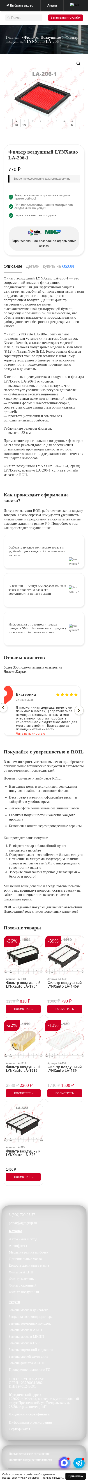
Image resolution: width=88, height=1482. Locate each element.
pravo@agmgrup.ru (23, 1223)
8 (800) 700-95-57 (22, 1215)
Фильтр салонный (23, 1285)
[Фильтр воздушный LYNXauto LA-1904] (23, 955)
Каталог (15, 1231)
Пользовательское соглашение (29, 1454)
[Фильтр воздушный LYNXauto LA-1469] (64, 955)
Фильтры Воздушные (42, 37)
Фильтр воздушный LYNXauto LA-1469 (64, 984)
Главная (12, 37)
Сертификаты (19, 1429)
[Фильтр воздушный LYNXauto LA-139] (64, 1039)
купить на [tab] (58, 266)
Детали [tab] (32, 266)
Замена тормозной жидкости (31, 1350)
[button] (78, 64)
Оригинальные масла (25, 1259)
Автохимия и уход (23, 1239)
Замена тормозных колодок (30, 1323)
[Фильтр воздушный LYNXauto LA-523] (23, 1123)
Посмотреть (23, 1009)
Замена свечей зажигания (28, 1356)
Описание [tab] (13, 266)
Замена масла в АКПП (26, 1330)
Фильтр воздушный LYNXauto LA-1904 (23, 984)
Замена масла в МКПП (26, 1336)
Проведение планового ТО (30, 1369)
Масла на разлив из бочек (28, 1252)
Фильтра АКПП (21, 1272)
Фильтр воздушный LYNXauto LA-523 (23, 1153)
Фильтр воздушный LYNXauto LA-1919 (23, 1069)
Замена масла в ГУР (24, 1343)
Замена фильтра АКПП (26, 1363)
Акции (52, 5)
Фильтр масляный (23, 1279)
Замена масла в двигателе (28, 1310)
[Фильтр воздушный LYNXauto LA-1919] (23, 1039)
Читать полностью (30, 730)
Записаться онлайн (66, 17)
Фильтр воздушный (24, 1292)
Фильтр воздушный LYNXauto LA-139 (64, 1069)
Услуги (14, 1302)
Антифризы (18, 1246)
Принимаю (75, 1476)
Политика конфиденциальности (30, 1460)
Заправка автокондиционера (31, 1316)
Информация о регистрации (30, 1422)
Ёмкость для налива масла (29, 1265)
